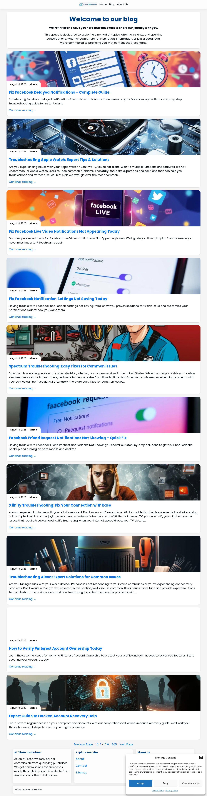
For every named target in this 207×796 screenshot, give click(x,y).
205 (114, 744)
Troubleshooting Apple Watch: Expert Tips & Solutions (59, 160)
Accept (140, 783)
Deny (165, 783)
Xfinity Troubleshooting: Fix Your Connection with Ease (60, 505)
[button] (200, 757)
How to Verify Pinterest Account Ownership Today (55, 648)
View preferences (190, 783)
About (80, 759)
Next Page (126, 744)
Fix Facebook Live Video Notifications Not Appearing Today (64, 231)
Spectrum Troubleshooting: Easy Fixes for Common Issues (63, 366)
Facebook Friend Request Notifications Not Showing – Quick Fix (68, 438)
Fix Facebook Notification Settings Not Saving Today (58, 299)
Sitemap (81, 772)
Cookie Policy (158, 790)
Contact (81, 766)
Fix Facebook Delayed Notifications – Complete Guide (59, 92)
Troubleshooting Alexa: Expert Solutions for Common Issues (65, 577)
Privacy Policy (171, 790)
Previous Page (83, 744)
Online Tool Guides (32, 789)
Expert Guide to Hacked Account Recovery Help (53, 716)
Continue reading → (22, 110)
